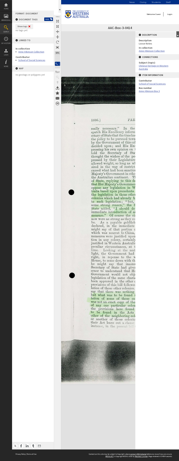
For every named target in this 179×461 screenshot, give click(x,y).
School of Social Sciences (31, 60)
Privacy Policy (21, 454)
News (132, 2)
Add (47, 19)
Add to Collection (57, 93)
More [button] (6, 66)
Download (57, 87)
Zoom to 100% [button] (57, 47)
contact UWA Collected (138, 454)
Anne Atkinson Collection (31, 51)
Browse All (6, 20)
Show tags (22, 26)
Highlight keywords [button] (57, 82)
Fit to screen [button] (57, 26)
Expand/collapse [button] (177, 34)
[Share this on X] (15, 444)
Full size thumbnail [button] (57, 21)
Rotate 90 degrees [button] (57, 42)
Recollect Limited (141, 456)
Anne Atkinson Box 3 (149, 91)
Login (6, 55)
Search (6, 32)
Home (6, 9)
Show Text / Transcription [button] (57, 72)
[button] (57, 64)
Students (156, 2)
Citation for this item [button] (57, 103)
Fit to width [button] (57, 31)
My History (6, 43)
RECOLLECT (109, 456)
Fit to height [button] (57, 37)
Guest (158, 14)
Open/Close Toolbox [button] (59, 6)
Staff (168, 2)
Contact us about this (57, 98)
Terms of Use (31, 454)
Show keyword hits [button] (57, 77)
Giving (143, 2)
